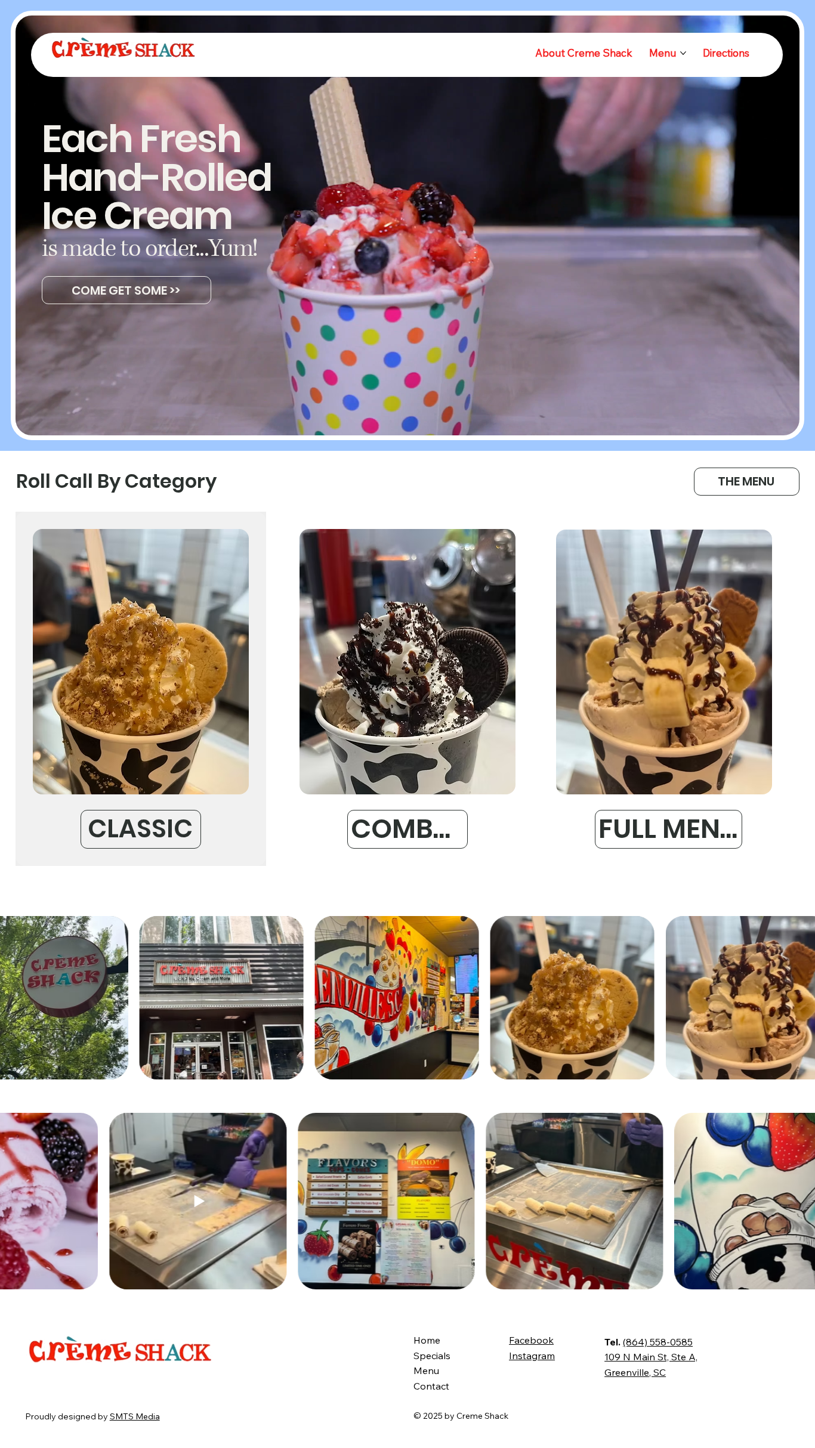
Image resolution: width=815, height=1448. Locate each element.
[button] (778, 421)
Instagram (532, 1356)
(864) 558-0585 (658, 1342)
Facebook (531, 1340)
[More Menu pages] (683, 53)
